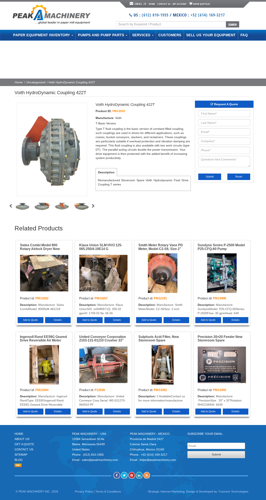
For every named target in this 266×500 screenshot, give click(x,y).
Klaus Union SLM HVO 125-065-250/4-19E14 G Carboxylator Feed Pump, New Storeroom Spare (103, 247)
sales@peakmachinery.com (100, 459)
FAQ (244, 35)
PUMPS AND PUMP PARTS (101, 35)
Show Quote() (201, 4)
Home (152, 4)
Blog (19, 459)
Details (58, 320)
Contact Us (164, 4)
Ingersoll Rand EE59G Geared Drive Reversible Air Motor (43, 338)
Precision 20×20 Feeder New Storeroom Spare (220, 338)
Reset (238, 176)
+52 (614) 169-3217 (208, 15)
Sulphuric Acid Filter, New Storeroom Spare (158, 338)
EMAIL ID (141, 4)
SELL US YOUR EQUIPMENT (211, 35)
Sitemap (21, 454)
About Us (22, 439)
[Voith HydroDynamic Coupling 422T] (52, 149)
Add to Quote (30, 320)
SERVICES (142, 35)
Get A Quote (24, 444)
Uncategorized (36, 82)
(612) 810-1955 (155, 15)
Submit (210, 176)
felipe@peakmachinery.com (158, 459)
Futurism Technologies (233, 491)
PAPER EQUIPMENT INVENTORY (42, 35)
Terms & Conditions (108, 491)
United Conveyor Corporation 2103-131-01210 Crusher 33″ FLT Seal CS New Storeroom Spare (102, 338)
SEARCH (232, 24)
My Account (180, 4)
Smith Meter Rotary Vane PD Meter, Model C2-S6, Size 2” (160, 247)
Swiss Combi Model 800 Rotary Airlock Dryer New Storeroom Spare (40, 247)
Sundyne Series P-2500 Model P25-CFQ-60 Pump (221, 247)
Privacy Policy (84, 491)
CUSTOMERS (169, 35)
